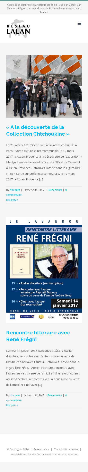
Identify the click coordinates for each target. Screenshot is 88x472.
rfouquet (15, 190)
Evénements (55, 190)
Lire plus (11, 199)
